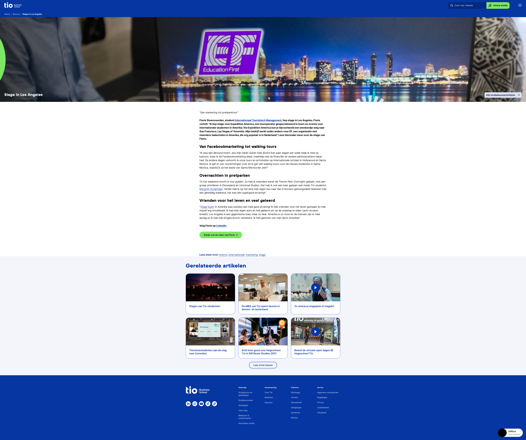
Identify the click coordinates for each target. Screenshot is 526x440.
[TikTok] (214, 403)
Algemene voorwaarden (327, 392)
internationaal (236, 254)
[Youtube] (201, 403)
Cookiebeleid (323, 407)
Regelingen (322, 397)
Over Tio (268, 392)
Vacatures (295, 412)
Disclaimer (321, 412)
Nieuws (294, 417)
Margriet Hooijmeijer (211, 189)
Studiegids (243, 405)
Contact (294, 397)
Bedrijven (269, 397)
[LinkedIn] (188, 403)
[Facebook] (207, 403)
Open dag (242, 410)
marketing (252, 254)
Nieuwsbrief (296, 402)
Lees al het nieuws (263, 365)
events (223, 254)
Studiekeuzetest (245, 400)
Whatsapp (295, 392)
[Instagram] (194, 403)
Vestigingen (296, 407)
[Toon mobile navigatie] (520, 5)
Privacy (320, 402)
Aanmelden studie (246, 423)
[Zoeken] (451, 5)
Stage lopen (207, 206)
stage (262, 254)
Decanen (269, 402)
